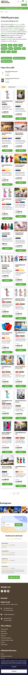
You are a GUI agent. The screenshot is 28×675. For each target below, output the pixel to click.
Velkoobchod (4, 644)
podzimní (15, 37)
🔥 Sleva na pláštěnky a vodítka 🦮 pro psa (13, 8)
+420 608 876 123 (8, 608)
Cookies (3, 642)
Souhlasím (14, 671)
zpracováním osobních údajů (14, 529)
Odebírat (18, 524)
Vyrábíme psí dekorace (6, 656)
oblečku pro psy (17, 24)
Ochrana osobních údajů (7, 640)
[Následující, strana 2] (14, 493)
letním (7, 41)
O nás (2, 654)
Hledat (24, 4)
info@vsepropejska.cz (9, 614)
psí (24, 33)
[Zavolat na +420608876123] (18, 2)
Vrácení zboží (4, 633)
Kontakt (3, 658)
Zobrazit (7, 116)
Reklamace (3, 631)
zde (25, 663)
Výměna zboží (4, 629)
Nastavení (14, 666)
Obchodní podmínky (6, 638)
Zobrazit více (14, 577)
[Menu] (26, 1)
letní (7, 28)
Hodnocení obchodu (14, 535)
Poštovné (3, 635)
